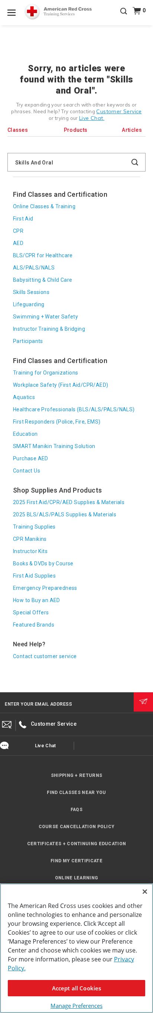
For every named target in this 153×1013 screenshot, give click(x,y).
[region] (76, 948)
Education (25, 434)
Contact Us (26, 471)
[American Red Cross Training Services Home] (58, 12)
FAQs (76, 809)
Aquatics (24, 397)
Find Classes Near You (76, 792)
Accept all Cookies (76, 988)
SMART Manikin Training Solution (54, 446)
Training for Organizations (45, 373)
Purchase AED (30, 458)
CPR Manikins (30, 539)
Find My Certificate (76, 860)
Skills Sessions (31, 292)
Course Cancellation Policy (77, 826)
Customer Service (118, 111)
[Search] (123, 16)
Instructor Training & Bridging (49, 329)
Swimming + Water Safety (45, 317)
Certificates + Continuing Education (76, 843)
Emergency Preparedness (45, 588)
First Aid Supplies (34, 576)
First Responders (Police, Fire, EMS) (56, 422)
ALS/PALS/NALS (34, 268)
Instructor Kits (30, 551)
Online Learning (76, 877)
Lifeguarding (29, 304)
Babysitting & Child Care (42, 280)
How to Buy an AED (36, 600)
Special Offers (31, 612)
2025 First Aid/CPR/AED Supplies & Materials (68, 502)
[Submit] (143, 702)
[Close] (145, 891)
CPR (18, 231)
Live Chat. (91, 118)
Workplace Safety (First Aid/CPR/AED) (60, 385)
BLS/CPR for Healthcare (43, 255)
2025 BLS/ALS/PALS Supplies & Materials (64, 514)
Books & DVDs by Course (43, 563)
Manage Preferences (76, 1005)
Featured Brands (33, 625)
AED (18, 243)
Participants (28, 341)
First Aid (23, 219)
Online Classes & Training (44, 206)
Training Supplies (34, 527)
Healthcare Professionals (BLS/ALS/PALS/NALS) (74, 409)
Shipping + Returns (76, 775)
